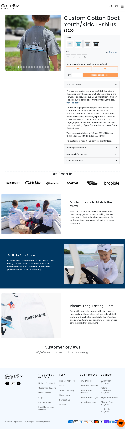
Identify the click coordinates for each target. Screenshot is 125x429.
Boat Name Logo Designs (46, 408)
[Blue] (79, 44)
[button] (111, 6)
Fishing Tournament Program (107, 390)
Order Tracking (66, 390)
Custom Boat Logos (89, 397)
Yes (78, 68)
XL (85, 56)
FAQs (61, 385)
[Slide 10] (42, 67)
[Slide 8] (37, 67)
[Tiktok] (19, 383)
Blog (40, 397)
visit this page (73, 102)
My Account (65, 395)
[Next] (58, 42)
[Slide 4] (26, 67)
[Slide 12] (48, 67)
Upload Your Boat (46, 383)
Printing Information (76, 147)
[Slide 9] (40, 67)
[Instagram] (13, 383)
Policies (62, 404)
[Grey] (87, 44)
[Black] (96, 44)
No (105, 68)
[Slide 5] (29, 67)
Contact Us (64, 400)
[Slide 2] (21, 67)
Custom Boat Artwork (86, 391)
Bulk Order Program (106, 382)
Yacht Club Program (106, 410)
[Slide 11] (45, 67)
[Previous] (7, 42)
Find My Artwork (67, 380)
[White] (70, 44)
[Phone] (7, 383)
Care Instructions (75, 160)
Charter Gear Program (107, 403)
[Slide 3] (24, 67)
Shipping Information (77, 154)
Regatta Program (109, 397)
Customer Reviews (47, 388)
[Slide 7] (34, 67)
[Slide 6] (32, 67)
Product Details (74, 84)
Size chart (113, 52)
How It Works (44, 392)
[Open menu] (121, 6)
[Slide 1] (18, 67)
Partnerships (44, 402)
